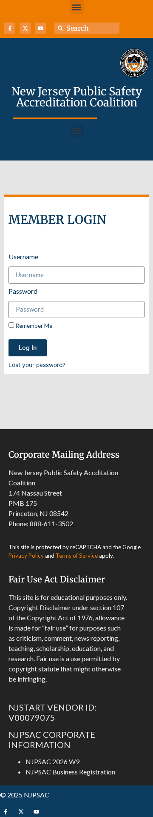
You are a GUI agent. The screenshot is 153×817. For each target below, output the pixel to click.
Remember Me (33, 325)
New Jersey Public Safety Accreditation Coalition (76, 96)
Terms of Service (77, 555)
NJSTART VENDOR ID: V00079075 (52, 712)
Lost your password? (36, 364)
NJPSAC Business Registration (70, 772)
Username (23, 257)
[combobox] (86, 28)
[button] (77, 7)
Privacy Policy (26, 555)
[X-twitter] (25, 28)
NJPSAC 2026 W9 (52, 761)
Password (22, 291)
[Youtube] (40, 28)
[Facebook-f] (9, 28)
